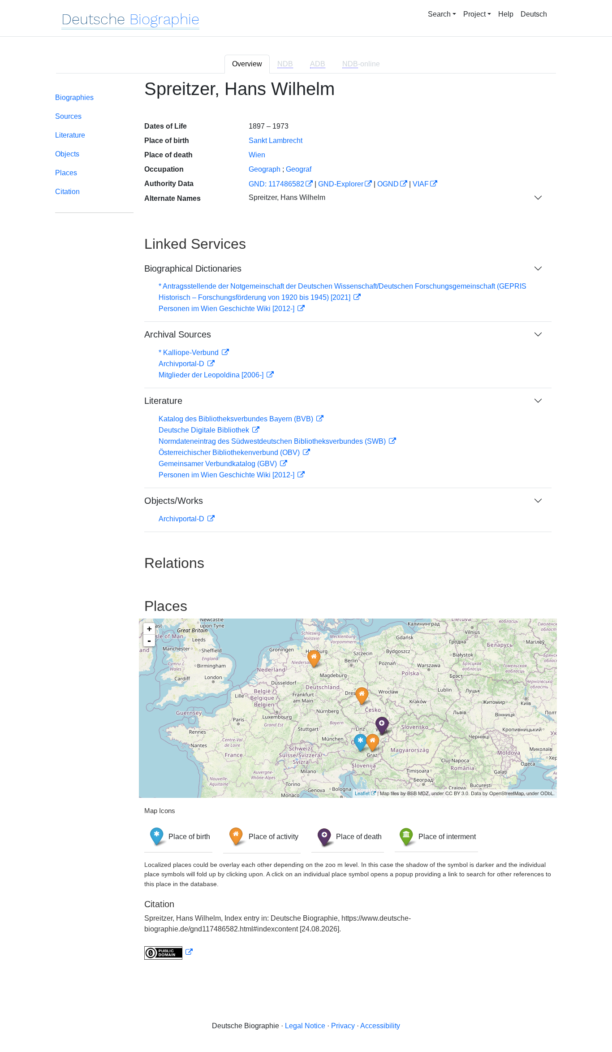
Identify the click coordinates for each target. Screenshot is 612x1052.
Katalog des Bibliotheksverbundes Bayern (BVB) (237, 419)
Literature (70, 135)
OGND (388, 184)
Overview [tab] (247, 64)
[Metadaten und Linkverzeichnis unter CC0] (168, 952)
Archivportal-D (182, 364)
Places (66, 173)
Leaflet (362, 793)
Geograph (264, 169)
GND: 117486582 (276, 184)
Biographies (74, 97)
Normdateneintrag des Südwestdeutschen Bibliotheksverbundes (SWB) (273, 441)
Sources (68, 116)
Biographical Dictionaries (192, 268)
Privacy (343, 1026)
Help (505, 14)
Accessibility (380, 1026)
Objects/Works (173, 501)
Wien (257, 155)
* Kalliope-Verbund (189, 352)
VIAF (421, 184)
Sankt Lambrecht (275, 140)
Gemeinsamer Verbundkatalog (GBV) (219, 464)
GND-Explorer (340, 184)
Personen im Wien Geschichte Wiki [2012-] (227, 308)
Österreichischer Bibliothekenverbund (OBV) (230, 452)
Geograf (298, 169)
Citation (67, 191)
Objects (67, 154)
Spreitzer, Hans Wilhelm (287, 197)
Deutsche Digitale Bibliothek (205, 430)
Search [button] (439, 14)
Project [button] (474, 14)
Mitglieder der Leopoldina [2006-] (212, 375)
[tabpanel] (306, 524)
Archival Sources (177, 334)
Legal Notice (305, 1026)
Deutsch (534, 14)
